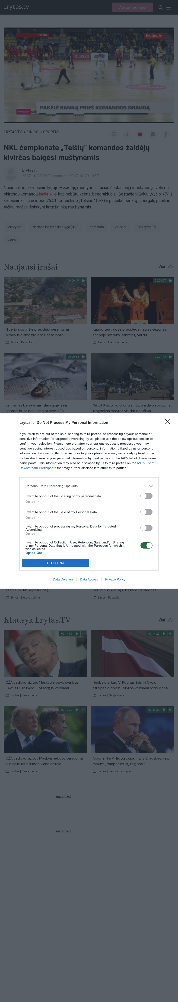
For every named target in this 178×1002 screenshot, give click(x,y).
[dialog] (89, 501)
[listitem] (89, 485)
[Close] (169, 423)
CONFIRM (55, 563)
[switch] (146, 496)
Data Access (89, 579)
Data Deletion (63, 579)
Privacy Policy (115, 579)
